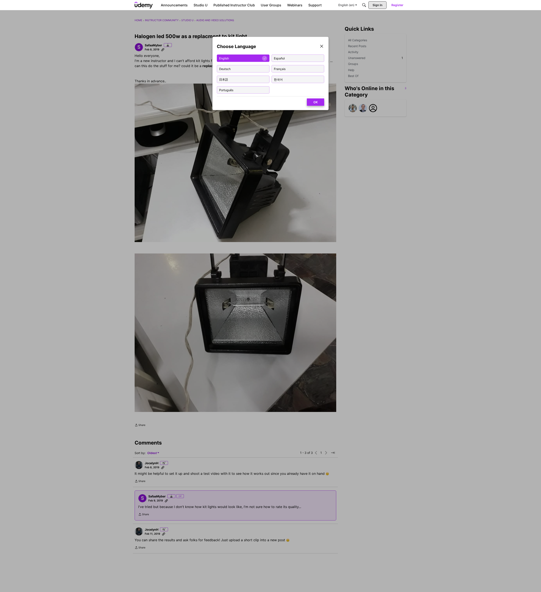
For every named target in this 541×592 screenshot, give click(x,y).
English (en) (346, 5)
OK (315, 102)
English (224, 58)
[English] (144, 5)
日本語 (223, 79)
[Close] (321, 47)
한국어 (278, 79)
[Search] (364, 5)
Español (279, 58)
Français (280, 68)
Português (226, 90)
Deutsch (225, 68)
